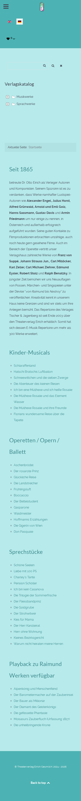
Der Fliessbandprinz (27, 601)
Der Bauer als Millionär (29, 701)
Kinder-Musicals (29, 352)
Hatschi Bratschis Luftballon (33, 371)
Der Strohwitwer (25, 613)
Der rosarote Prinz (26, 471)
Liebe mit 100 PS (25, 571)
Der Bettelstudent (26, 501)
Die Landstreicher (26, 483)
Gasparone (21, 507)
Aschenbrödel (23, 465)
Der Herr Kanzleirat (27, 625)
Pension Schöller (25, 583)
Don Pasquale (23, 531)
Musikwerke (25, 97)
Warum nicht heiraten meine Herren (38, 644)
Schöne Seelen (24, 565)
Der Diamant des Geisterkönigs (35, 707)
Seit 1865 (21, 169)
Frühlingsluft (22, 489)
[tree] (40, 100)
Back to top (38, 782)
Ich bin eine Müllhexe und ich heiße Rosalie (43, 390)
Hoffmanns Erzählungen (30, 519)
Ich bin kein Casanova (29, 589)
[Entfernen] (61, 66)
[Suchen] (53, 66)
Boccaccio (21, 495)
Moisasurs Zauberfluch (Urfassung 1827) (42, 719)
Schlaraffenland (25, 365)
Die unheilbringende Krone (32, 725)
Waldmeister (22, 513)
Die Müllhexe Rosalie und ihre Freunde (40, 408)
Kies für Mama (24, 619)
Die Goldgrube (24, 607)
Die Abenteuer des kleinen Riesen (37, 384)
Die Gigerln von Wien (28, 525)
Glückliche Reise (25, 477)
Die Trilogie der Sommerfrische (35, 595)
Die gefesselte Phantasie (30, 713)
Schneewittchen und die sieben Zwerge (41, 378)
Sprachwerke (26, 104)
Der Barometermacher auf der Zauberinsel (43, 695)
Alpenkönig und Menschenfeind (35, 689)
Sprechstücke (26, 552)
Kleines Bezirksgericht (29, 638)
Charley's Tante (24, 577)
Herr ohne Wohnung (28, 631)
